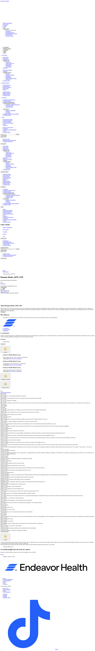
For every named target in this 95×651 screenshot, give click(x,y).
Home (4, 270)
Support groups (6, 86)
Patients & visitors (7, 48)
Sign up (2, 554)
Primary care (5, 58)
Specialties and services (8, 141)
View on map (6, 358)
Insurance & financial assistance (9, 140)
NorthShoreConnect (10, 32)
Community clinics (9, 105)
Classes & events (6, 95)
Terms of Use (6, 588)
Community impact (7, 101)
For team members (7, 580)
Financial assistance (7, 87)
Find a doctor (6, 24)
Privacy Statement (6, 589)
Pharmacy (8, 73)
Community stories (7, 115)
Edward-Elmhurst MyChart (11, 33)
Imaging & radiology (10, 75)
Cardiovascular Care (10, 63)
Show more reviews (4, 531)
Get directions (19, 358)
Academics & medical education (9, 129)
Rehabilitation (8, 77)
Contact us (5, 125)
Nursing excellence (7, 121)
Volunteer (8, 111)
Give (4, 27)
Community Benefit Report (8, 102)
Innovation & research (7, 120)
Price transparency (7, 591)
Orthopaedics (8, 65)
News (4, 124)
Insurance (5, 539)
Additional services (7, 72)
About (5, 51)
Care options (6, 47)
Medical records (6, 94)
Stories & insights (6, 132)
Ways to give (6, 109)
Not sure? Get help (9, 36)
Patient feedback (6, 91)
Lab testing (8, 76)
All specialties (8, 66)
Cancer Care (8, 62)
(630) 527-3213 (12, 358)
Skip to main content (5, 1)
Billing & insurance (7, 93)
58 (5, 330)
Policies (4, 89)
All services (8, 79)
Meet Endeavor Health (7, 119)
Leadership (5, 128)
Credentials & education (5, 379)
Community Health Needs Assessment (11, 114)
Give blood (8, 112)
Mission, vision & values (8, 127)
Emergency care (6, 80)
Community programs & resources (13, 104)
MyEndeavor (8, 31)
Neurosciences (9, 64)
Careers (4, 26)
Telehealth (5, 67)
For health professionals (8, 579)
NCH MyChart (9, 34)
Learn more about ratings (6, 392)
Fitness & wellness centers (11, 78)
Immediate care (6, 59)
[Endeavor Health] (47, 45)
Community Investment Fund (9, 99)
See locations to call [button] (5, 291)
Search (2, 134)
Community (6, 50)
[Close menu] (1, 55)
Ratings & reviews (5, 387)
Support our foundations (11, 110)
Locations (5, 25)
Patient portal (5, 88)
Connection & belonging (8, 123)
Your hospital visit (6, 85)
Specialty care (6, 60)
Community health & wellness (9, 103)
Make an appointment (7, 23)
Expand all (3, 344)
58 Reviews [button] (3, 283)
